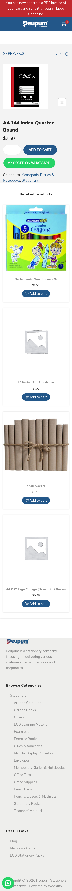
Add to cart (40, 149)
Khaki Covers (35, 486)
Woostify (55, 886)
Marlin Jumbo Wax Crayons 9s (36, 279)
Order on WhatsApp (31, 163)
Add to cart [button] (38, 293)
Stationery (30, 180)
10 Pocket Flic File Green (36, 382)
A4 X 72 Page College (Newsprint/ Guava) (36, 589)
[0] (63, 23)
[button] (29, 157)
